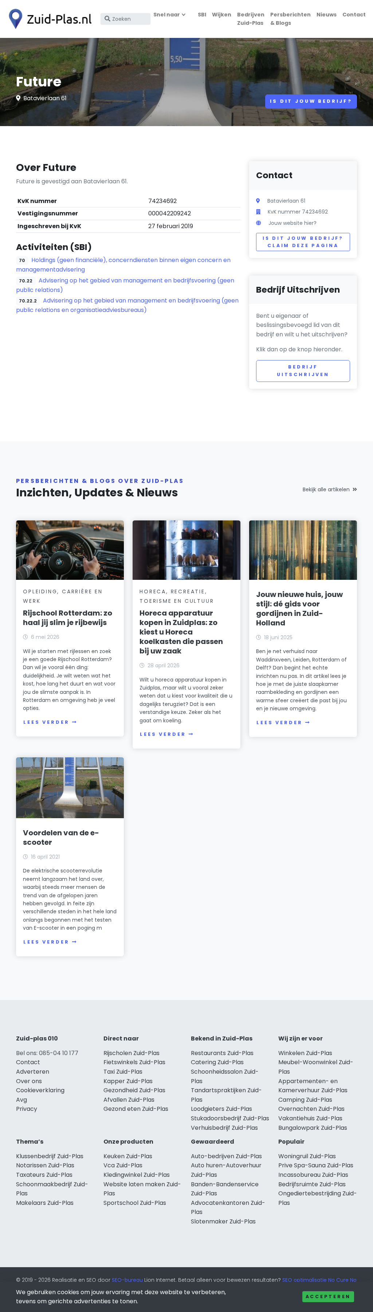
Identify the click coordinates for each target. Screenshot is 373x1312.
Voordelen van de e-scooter (61, 837)
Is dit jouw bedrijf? (311, 101)
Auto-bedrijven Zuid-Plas (226, 1156)
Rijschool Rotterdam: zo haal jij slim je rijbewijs (67, 618)
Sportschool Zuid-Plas (134, 1203)
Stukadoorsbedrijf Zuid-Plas (230, 1118)
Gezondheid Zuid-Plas (134, 1090)
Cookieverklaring (40, 1090)
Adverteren (32, 1071)
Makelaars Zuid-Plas (45, 1203)
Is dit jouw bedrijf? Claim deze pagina (303, 242)
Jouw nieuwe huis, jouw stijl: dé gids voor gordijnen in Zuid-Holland (299, 608)
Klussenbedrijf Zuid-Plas (49, 1156)
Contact (354, 14)
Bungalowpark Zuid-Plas (312, 1128)
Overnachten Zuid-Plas (311, 1109)
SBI (202, 14)
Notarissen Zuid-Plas (45, 1165)
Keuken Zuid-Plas (127, 1156)
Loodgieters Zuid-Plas (221, 1109)
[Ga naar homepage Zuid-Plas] (48, 19)
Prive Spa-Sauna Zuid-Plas (315, 1165)
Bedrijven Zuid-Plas (250, 19)
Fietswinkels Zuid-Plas (134, 1062)
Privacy (26, 1109)
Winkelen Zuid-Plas (305, 1053)
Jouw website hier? (292, 223)
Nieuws (327, 14)
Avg (21, 1100)
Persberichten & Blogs (290, 19)
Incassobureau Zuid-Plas (313, 1175)
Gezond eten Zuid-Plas (135, 1109)
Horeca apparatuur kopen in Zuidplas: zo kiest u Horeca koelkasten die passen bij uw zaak (181, 632)
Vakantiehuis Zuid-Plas (310, 1118)
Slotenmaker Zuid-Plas (223, 1221)
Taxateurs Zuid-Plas (44, 1175)
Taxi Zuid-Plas (122, 1071)
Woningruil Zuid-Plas (307, 1156)
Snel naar (166, 14)
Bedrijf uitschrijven (303, 370)
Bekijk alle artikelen (326, 489)
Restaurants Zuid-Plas (222, 1053)
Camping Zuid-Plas (305, 1100)
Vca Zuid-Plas (122, 1165)
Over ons (29, 1081)
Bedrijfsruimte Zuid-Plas (312, 1184)
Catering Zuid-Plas (217, 1062)
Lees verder (46, 722)
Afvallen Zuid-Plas (128, 1100)
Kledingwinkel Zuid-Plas (136, 1175)
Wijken (221, 14)
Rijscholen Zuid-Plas (131, 1053)
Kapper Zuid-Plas (128, 1081)
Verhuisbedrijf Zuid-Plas (224, 1128)
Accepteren (328, 1296)
